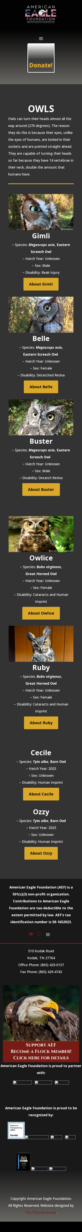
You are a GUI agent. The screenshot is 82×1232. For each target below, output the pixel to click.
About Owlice (41, 613)
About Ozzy (41, 853)
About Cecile (41, 794)
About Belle (41, 386)
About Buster (41, 489)
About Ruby (41, 722)
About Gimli (41, 284)
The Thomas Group (40, 1212)
